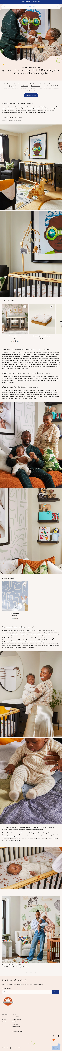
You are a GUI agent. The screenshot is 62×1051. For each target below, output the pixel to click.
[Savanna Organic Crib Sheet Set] (42, 319)
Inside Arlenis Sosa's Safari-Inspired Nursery (15, 967)
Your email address (6, 988)
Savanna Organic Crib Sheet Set (41, 336)
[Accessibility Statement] (8, 1001)
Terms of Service (16, 1026)
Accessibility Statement (17, 1031)
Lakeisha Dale (24, 86)
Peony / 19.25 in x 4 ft (17, 618)
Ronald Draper (35, 86)
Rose (13, 341)
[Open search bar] (54, 6)
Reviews (4, 1021)
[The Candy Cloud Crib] (15, 319)
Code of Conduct (16, 1029)
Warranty (14, 1021)
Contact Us (4, 1019)
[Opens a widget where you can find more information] (56, 1048)
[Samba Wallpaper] (15, 596)
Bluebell (17, 341)
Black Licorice (15, 341)
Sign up (55, 992)
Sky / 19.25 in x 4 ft (12, 618)
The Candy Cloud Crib (15, 336)
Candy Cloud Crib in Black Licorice (31, 353)
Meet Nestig (5, 1014)
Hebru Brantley (20, 376)
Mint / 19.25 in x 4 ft (15, 618)
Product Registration (16, 1019)
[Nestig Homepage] (31, 6)
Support (14, 1014)
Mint (11, 341)
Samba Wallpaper (15, 613)
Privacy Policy (15, 1024)
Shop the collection (31, 95)
